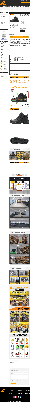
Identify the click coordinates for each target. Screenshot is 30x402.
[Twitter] (18, 397)
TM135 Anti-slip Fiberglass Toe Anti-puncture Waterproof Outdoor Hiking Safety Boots (5, 68)
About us (12, 390)
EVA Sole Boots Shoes (20, 390)
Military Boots (2, 23)
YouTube (22, 0)
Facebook (21, 0)
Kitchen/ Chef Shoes (3, 17)
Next (7, 34)
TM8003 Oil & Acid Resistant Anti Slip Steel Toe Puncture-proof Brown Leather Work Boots (5, 45)
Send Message (13, 383)
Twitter (23, 0)
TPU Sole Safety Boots (3, 22)
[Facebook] (20, 397)
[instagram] (14, 397)
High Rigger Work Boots (3, 16)
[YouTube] (16, 397)
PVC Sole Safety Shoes (20, 393)
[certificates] (4, 35)
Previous (0, 34)
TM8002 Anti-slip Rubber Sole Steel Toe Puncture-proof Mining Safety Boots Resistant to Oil (5, 48)
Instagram (25, 0)
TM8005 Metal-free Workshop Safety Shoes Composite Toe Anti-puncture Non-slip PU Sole (5, 42)
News (11, 393)
